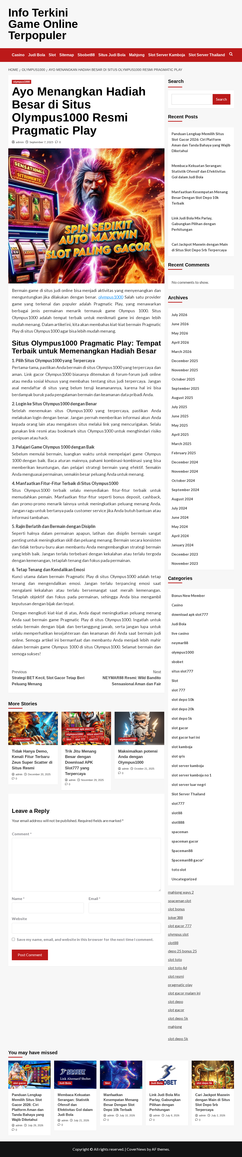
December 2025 (185, 361)
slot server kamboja (188, 765)
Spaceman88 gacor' (188, 860)
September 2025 (185, 388)
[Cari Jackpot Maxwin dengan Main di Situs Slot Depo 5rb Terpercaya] (213, 1075)
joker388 (175, 917)
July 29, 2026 (35, 1125)
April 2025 (180, 434)
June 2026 (180, 324)
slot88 (177, 813)
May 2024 (180, 526)
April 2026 (180, 342)
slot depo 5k (182, 718)
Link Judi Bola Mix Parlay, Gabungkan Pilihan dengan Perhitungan (194, 223)
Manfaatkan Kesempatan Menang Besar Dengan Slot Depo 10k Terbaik (200, 197)
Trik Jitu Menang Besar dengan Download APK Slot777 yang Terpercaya (80, 762)
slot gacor (180, 728)
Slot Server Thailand (207, 55)
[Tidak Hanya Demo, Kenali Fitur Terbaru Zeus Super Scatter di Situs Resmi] (33, 728)
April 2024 (180, 536)
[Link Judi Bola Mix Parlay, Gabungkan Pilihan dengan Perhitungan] (167, 1075)
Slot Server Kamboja (166, 55)
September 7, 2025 (41, 142)
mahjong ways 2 (181, 892)
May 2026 (180, 333)
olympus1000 (21, 81)
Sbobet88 (86, 55)
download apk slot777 (80, 729)
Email (94, 898)
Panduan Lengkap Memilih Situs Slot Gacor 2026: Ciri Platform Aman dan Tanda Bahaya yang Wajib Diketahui (201, 142)
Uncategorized (184, 879)
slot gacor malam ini (184, 993)
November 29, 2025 (92, 780)
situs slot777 (95, 734)
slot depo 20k (183, 709)
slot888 (178, 822)
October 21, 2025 (144, 768)
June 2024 (180, 517)
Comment (22, 833)
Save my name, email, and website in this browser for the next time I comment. (85, 939)
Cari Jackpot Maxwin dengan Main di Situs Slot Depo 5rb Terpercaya (200, 247)
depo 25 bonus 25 (182, 951)
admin (20, 142)
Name (18, 898)
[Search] (231, 54)
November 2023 (185, 563)
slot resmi (176, 976)
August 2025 (182, 397)
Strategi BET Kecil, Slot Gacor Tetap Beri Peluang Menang (48, 678)
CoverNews (136, 1149)
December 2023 (185, 554)
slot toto (175, 959)
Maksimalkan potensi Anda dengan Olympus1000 (138, 757)
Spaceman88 (182, 850)
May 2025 (180, 425)
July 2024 (179, 508)
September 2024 (185, 490)
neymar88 (180, 643)
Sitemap (66, 55)
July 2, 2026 (218, 1115)
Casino (18, 55)
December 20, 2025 (39, 774)
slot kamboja (182, 747)
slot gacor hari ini (186, 737)
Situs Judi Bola (111, 55)
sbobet (177, 662)
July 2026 (179, 315)
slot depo (175, 1001)
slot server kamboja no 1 (192, 775)
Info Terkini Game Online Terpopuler (43, 24)
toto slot (179, 869)
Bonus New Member (188, 595)
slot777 (93, 739)
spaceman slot (179, 900)
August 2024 (182, 499)
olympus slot (178, 934)
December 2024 (185, 462)
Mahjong (137, 55)
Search (176, 81)
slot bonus (176, 909)
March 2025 (181, 443)
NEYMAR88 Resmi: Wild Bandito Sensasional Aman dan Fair (132, 678)
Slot (52, 55)
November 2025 (185, 370)
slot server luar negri (189, 784)
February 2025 (184, 453)
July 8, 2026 (172, 1115)
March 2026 (181, 351)
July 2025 (179, 407)
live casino (180, 633)
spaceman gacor (185, 841)
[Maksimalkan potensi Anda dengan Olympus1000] (139, 728)
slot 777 (80, 739)
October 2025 (183, 379)
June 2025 (180, 416)
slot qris (178, 756)
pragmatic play (180, 984)
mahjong (175, 1026)
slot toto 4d (177, 967)
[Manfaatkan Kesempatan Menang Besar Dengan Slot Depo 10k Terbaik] (121, 1075)
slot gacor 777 (179, 925)
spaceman (180, 832)
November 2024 (185, 471)
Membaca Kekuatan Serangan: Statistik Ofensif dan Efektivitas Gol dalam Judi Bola (198, 171)
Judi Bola (36, 55)
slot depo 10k (183, 699)
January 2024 (183, 545)
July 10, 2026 (127, 1115)
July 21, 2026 (81, 1120)
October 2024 (183, 480)
